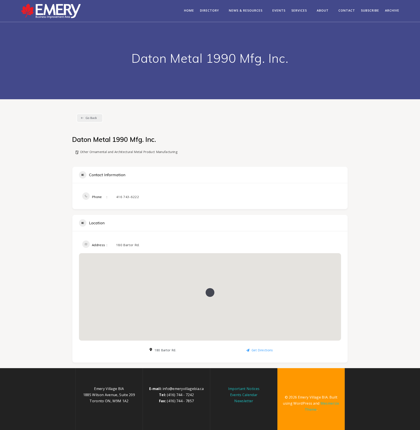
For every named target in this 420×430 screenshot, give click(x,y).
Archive (392, 10)
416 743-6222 (127, 197)
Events (278, 10)
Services (299, 10)
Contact (346, 10)
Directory (209, 10)
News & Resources (245, 10)
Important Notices (243, 388)
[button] (210, 292)
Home (189, 10)
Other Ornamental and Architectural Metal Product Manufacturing (128, 152)
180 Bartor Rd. (127, 245)
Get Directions (262, 350)
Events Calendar (244, 394)
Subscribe (370, 10)
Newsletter (243, 401)
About (323, 10)
